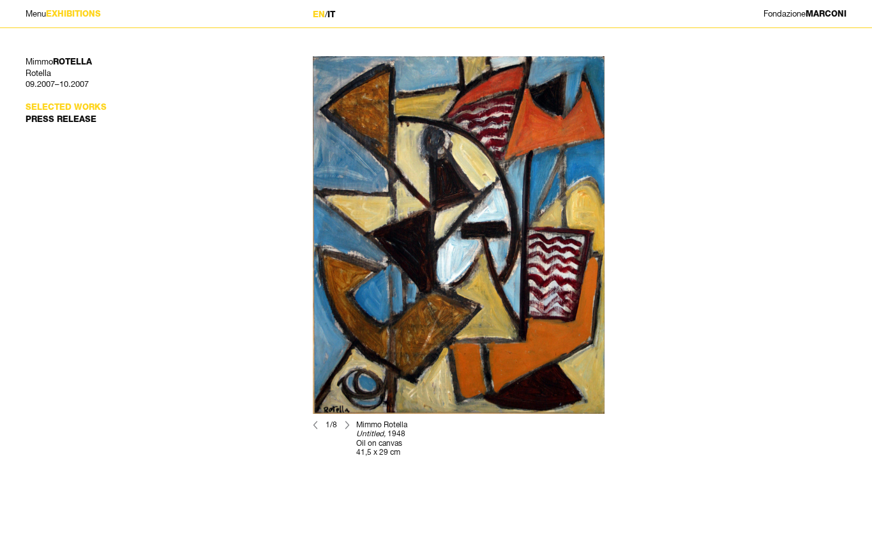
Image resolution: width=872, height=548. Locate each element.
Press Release (61, 119)
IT (331, 14)
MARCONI (804, 14)
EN (319, 14)
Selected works (66, 107)
